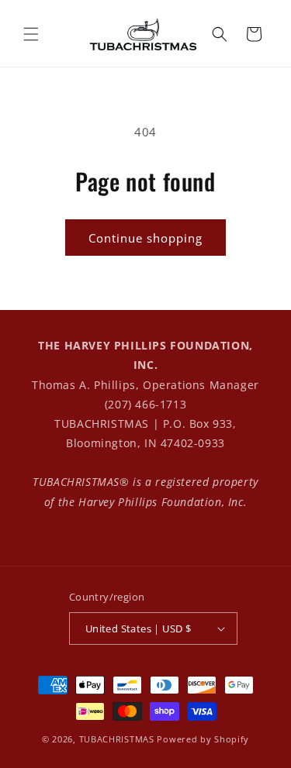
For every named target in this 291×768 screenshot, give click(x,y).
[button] (31, 34)
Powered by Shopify (203, 739)
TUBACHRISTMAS (116, 739)
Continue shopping (145, 238)
